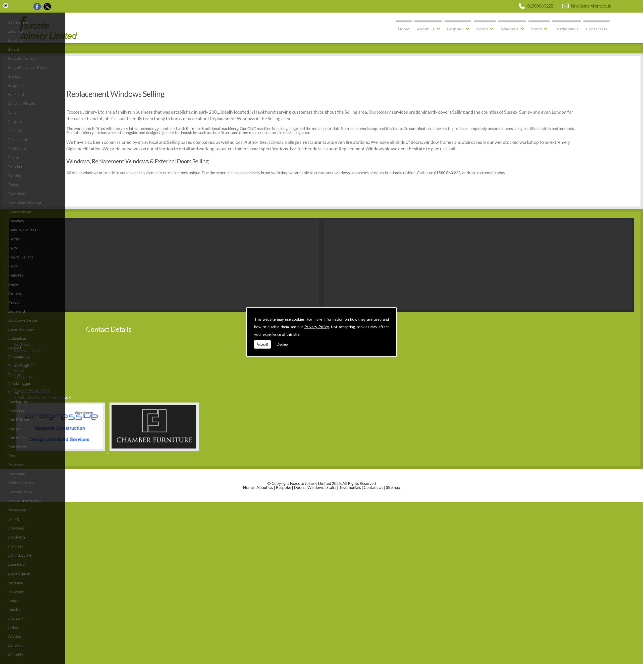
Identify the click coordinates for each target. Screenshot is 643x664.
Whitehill (15, 654)
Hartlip (14, 238)
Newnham (16, 410)
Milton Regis (19, 365)
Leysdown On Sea (23, 320)
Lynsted (14, 347)
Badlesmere (18, 22)
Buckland (16, 94)
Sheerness (16, 527)
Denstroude (18, 139)
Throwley (16, 591)
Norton (14, 428)
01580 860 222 (540, 6)
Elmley (13, 184)
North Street (18, 419)
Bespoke (455, 28)
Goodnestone (19, 211)
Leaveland (16, 311)
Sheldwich (16, 537)
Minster (14, 374)
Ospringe (16, 464)
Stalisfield (16, 564)
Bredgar (15, 76)
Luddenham (17, 338)
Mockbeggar (19, 383)
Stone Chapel (19, 573)
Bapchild (15, 31)
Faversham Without (24, 202)
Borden (14, 49)
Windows (509, 28)
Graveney (16, 220)
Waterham (17, 645)
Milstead (15, 356)
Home (403, 28)
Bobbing (15, 40)
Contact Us (596, 28)
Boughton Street (22, 58)
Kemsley (15, 293)
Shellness (15, 546)
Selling (13, 518)
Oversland (16, 473)
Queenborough (21, 491)
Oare (12, 455)
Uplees (14, 627)
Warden (14, 636)
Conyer (14, 112)
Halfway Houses (22, 229)
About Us (426, 28)
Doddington (18, 148)
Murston (15, 392)
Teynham (15, 582)
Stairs (536, 28)
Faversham (17, 193)
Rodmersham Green (25, 500)
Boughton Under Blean (27, 67)
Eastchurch (17, 166)
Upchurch (16, 618)
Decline (282, 344)
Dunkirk (15, 157)
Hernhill (14, 265)
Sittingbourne (19, 555)
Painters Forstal (21, 482)
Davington (17, 130)
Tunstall (14, 609)
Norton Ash (18, 437)
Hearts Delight (20, 256)
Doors (482, 28)
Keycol (14, 302)
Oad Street (17, 446)
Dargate (15, 121)
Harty (13, 247)
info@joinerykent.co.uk (591, 6)
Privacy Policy (316, 326)
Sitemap (393, 487)
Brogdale (16, 85)
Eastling (14, 175)
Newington (17, 401)
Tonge (13, 600)
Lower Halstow (21, 329)
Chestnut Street (21, 103)
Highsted (16, 275)
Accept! (262, 344)
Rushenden (17, 509)
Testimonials (566, 28)
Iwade (13, 284)
